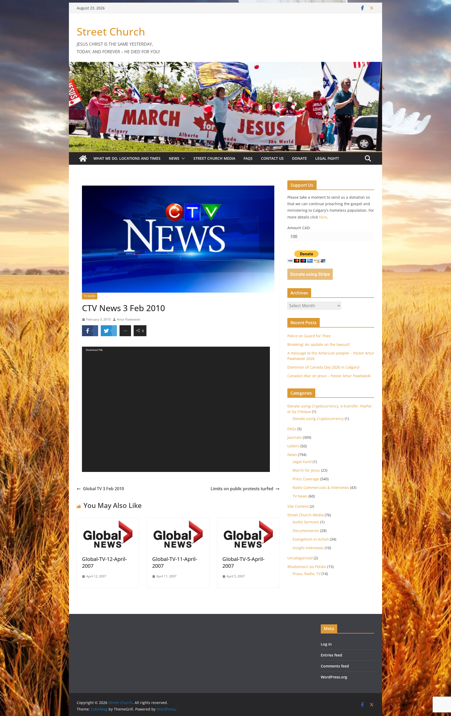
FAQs (248, 158)
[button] (182, 158)
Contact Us (272, 158)
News (174, 158)
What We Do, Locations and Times (127, 158)
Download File (94, 349)
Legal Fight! (327, 158)
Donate (299, 158)
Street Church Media (214, 158)
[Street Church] (83, 158)
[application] (176, 409)
